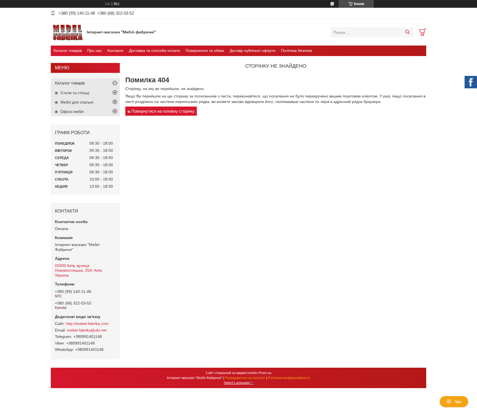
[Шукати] (407, 32)
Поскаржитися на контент (245, 378)
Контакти (115, 50)
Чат (458, 401)
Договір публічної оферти (252, 50)
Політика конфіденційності (289, 378)
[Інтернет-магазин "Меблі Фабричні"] (67, 32)
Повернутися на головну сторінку (163, 111)
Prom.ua (265, 373)
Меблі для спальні (76, 102)
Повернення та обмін (205, 50)
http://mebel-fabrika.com (87, 323)
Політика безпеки (296, 50)
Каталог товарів (68, 50)
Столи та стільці (74, 93)
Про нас (94, 50)
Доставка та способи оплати (154, 50)
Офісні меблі (72, 111)
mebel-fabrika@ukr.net (87, 330)
